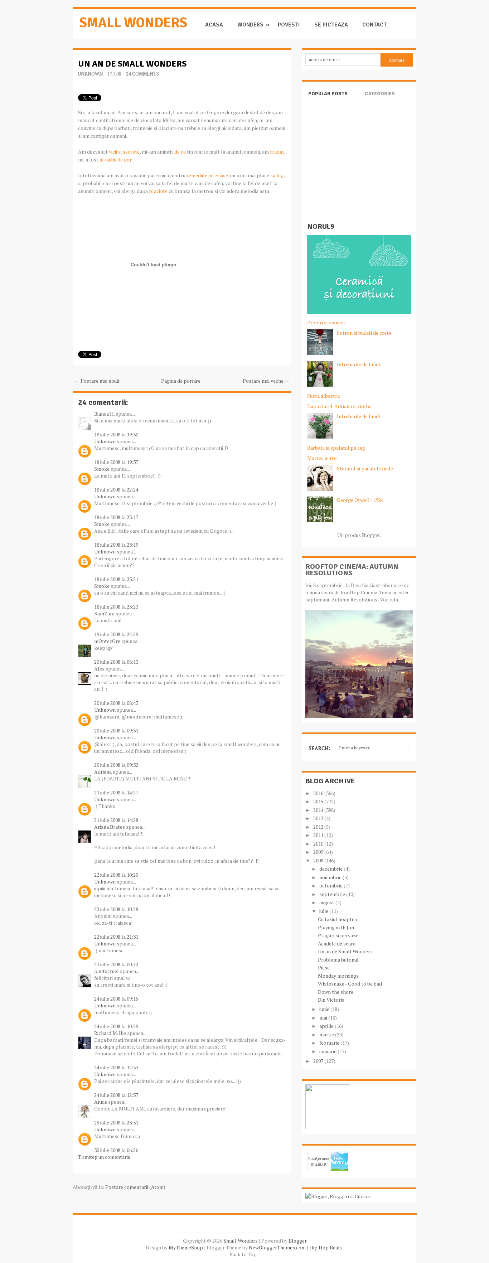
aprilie (327, 1025)
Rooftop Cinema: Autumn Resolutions (351, 569)
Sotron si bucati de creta (364, 332)
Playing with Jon (336, 927)
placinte (158, 191)
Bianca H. (104, 413)
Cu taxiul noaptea (337, 919)
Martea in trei (322, 458)
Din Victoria (331, 999)
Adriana (103, 771)
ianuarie (328, 1051)
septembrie (332, 894)
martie (327, 1034)
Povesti (289, 24)
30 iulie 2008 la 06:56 (116, 1150)
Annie (100, 1101)
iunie (324, 1009)
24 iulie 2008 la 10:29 (116, 1026)
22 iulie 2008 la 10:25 (116, 874)
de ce (180, 151)
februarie (329, 1042)
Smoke (102, 468)
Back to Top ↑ (244, 1254)
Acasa (214, 24)
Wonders (250, 24)
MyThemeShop (186, 1247)
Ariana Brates (109, 826)
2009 (318, 851)
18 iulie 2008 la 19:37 (116, 462)
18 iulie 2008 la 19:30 (116, 434)
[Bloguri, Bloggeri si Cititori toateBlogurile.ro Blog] (338, 1196)
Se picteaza (331, 24)
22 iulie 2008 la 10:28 (116, 909)
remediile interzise (207, 175)
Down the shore (335, 991)
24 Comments (142, 74)
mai (323, 1017)
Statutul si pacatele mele (365, 468)
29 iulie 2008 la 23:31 (116, 1122)
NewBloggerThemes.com (277, 1247)
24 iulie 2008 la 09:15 (116, 998)
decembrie (331, 868)
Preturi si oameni (326, 322)
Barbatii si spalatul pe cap (336, 447)
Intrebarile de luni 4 (359, 364)
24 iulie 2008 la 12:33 (116, 1067)
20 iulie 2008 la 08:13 (116, 661)
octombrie (331, 885)
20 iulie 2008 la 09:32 (116, 764)
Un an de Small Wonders (132, 63)
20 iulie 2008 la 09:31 (116, 730)
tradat (277, 151)
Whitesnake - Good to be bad (350, 983)
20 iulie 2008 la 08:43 (116, 703)
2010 (318, 843)
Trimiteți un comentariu (104, 1156)
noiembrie (331, 877)
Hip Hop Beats (326, 1247)
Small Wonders (133, 22)
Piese (324, 967)
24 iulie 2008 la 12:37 (116, 1095)
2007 (318, 1061)
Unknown (90, 74)
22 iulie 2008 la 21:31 (116, 936)
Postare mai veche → (266, 380)
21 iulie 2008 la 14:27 (116, 792)
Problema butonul (338, 959)
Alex (99, 668)
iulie (324, 911)
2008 (318, 860)
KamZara (104, 613)
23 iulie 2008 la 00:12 (116, 964)
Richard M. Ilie (110, 1033)
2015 (318, 801)
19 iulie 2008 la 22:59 (116, 634)
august (327, 902)
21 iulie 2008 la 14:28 (116, 820)
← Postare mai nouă (96, 380)
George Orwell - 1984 (360, 500)
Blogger (371, 535)
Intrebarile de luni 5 (359, 416)
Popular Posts (328, 94)
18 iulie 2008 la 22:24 (116, 489)
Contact (374, 24)
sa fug (277, 175)
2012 (318, 826)
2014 (318, 810)
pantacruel (106, 971)
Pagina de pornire (180, 380)
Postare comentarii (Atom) (135, 1187)
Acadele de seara (336, 943)
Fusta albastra (323, 395)
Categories (380, 94)
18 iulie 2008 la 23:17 (116, 517)
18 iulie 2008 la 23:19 (116, 544)
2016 (318, 793)
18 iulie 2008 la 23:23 (116, 606)
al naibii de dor (115, 159)
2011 (318, 835)
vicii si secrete (124, 151)
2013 (318, 818)
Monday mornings (338, 975)
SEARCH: (319, 748)
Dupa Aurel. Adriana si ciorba (339, 406)
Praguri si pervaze (338, 935)
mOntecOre (107, 641)
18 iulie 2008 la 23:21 (116, 579)
